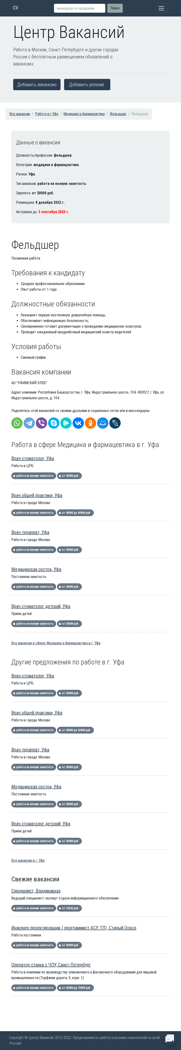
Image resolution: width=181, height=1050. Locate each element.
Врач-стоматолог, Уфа (32, 458)
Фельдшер (118, 114)
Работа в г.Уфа (46, 114)
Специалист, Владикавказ (36, 891)
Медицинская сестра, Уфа (36, 569)
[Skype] (53, 423)
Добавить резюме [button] (86, 84)
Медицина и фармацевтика (84, 114)
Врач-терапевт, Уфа (30, 532)
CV (15, 8)
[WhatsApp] (17, 423)
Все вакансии (19, 114)
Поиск (115, 8)
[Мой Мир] (102, 423)
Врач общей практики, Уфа (36, 495)
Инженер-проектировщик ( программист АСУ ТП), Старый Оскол (73, 928)
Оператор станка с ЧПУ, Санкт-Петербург (51, 965)
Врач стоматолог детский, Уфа (40, 606)
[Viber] (41, 423)
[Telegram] (29, 423)
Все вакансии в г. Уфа (28, 860)
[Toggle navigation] (161, 8)
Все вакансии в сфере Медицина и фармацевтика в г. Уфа (55, 643)
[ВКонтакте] (78, 423)
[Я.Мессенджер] (66, 423)
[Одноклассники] (90, 423)
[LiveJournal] (115, 423)
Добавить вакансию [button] (37, 84)
